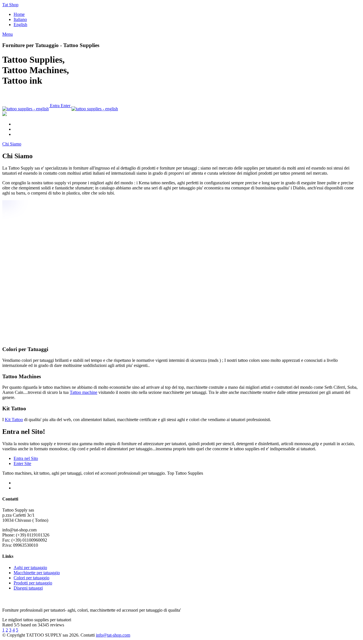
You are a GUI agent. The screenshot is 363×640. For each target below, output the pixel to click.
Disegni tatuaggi (28, 588)
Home (19, 14)
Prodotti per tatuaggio (33, 582)
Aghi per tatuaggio (30, 567)
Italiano (20, 19)
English (20, 24)
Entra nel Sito (26, 458)
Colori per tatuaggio (31, 577)
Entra (55, 105)
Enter (66, 105)
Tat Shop (10, 4)
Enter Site (22, 463)
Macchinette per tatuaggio (37, 572)
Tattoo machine (83, 392)
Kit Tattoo (14, 419)
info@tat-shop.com (113, 635)
